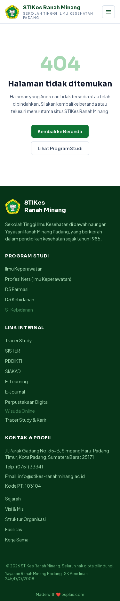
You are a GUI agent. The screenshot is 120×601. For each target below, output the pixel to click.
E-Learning (16, 381)
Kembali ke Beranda (60, 131)
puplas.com (72, 594)
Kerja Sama (16, 539)
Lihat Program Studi (60, 148)
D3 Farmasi (16, 289)
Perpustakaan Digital (27, 402)
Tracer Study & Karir (25, 420)
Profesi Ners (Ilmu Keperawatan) (38, 279)
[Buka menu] (108, 11)
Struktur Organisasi (25, 519)
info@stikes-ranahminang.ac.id (51, 476)
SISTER (12, 350)
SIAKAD (13, 371)
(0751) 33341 (29, 466)
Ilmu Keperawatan (24, 269)
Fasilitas (13, 529)
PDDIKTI (13, 361)
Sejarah (13, 498)
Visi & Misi (15, 509)
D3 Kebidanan (19, 299)
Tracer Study (18, 340)
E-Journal (15, 391)
